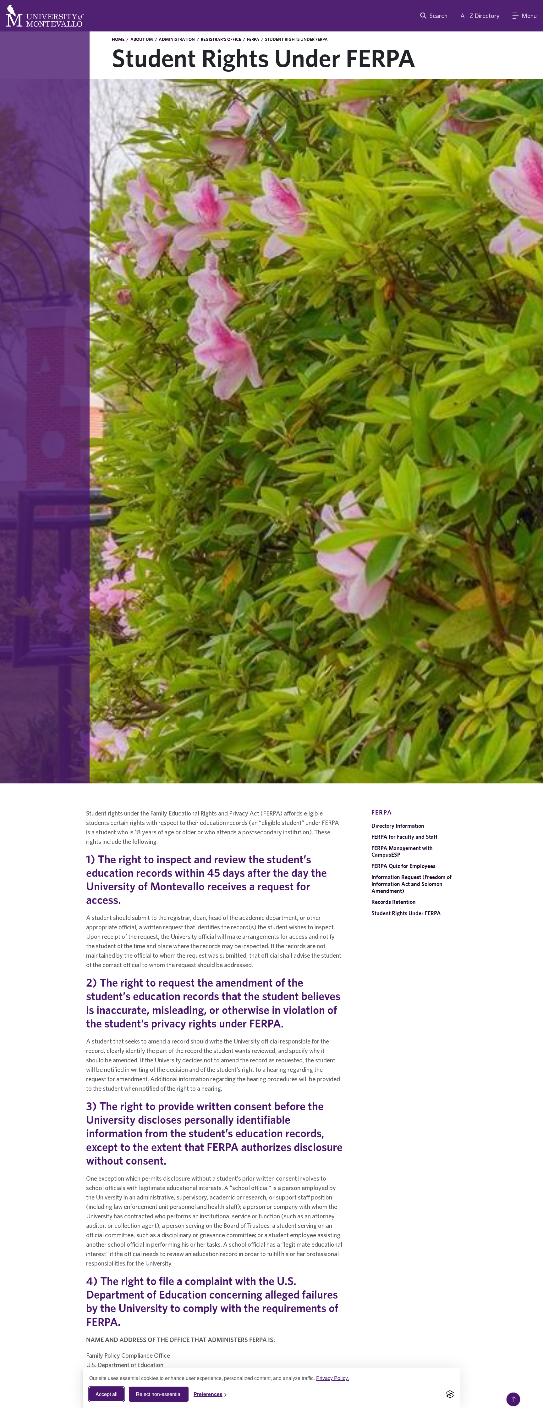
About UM (141, 39)
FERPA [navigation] (381, 812)
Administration (177, 39)
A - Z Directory (480, 15)
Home (118, 39)
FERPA (253, 39)
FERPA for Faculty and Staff (404, 836)
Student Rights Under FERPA (406, 913)
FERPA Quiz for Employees (403, 866)
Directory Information (397, 825)
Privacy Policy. (332, 1378)
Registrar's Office (221, 39)
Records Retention (393, 902)
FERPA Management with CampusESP (402, 851)
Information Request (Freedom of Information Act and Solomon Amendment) (411, 884)
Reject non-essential (159, 1394)
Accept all (107, 1394)
